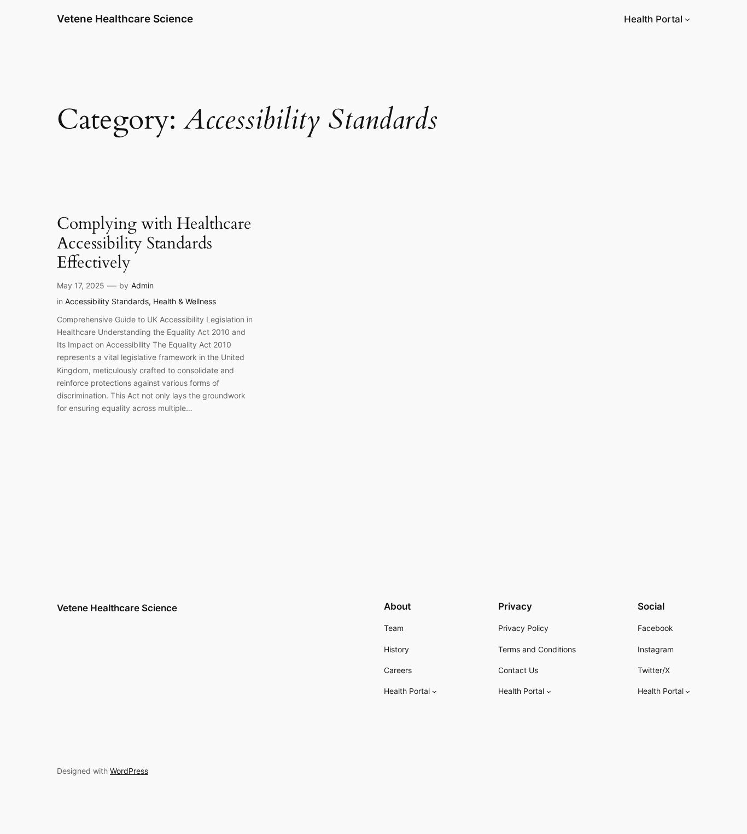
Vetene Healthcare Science (125, 18)
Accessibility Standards (107, 301)
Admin (142, 285)
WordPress (129, 770)
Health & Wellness (184, 301)
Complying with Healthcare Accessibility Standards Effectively (154, 244)
